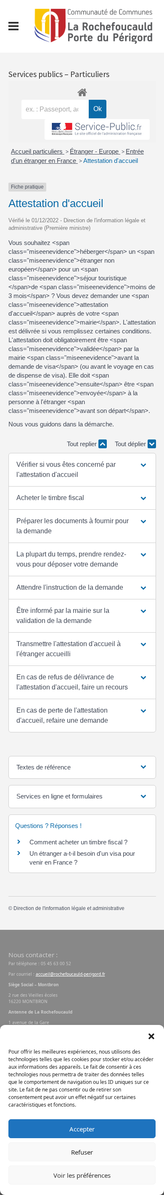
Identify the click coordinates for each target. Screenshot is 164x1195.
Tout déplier (131, 443)
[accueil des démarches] (82, 91)
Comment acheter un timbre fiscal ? (78, 842)
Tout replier (82, 443)
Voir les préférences (82, 1175)
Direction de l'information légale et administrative (68, 908)
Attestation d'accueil (110, 160)
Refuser (82, 1152)
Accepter (82, 1129)
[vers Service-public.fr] (97, 129)
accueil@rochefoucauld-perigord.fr (70, 974)
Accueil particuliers (37, 151)
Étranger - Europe (95, 151)
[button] (151, 1035)
